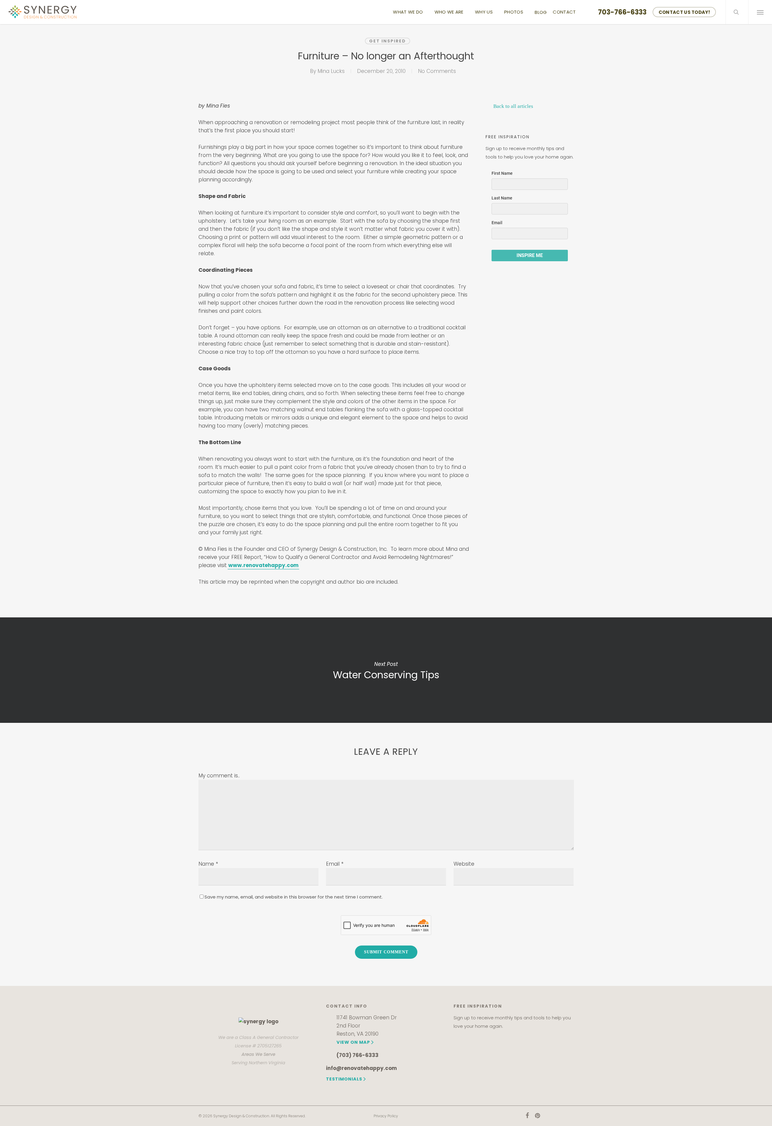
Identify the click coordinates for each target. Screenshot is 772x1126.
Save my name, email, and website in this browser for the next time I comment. (293, 897)
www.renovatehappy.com (263, 565)
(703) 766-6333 (357, 1055)
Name (208, 863)
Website (464, 863)
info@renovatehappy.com (361, 1068)
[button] (760, 12)
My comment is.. (219, 775)
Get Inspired (387, 41)
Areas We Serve (258, 1054)
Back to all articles (512, 106)
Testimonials (344, 1079)
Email (334, 863)
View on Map (353, 1042)
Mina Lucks (331, 71)
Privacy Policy (386, 1115)
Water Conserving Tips (386, 670)
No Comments (437, 71)
